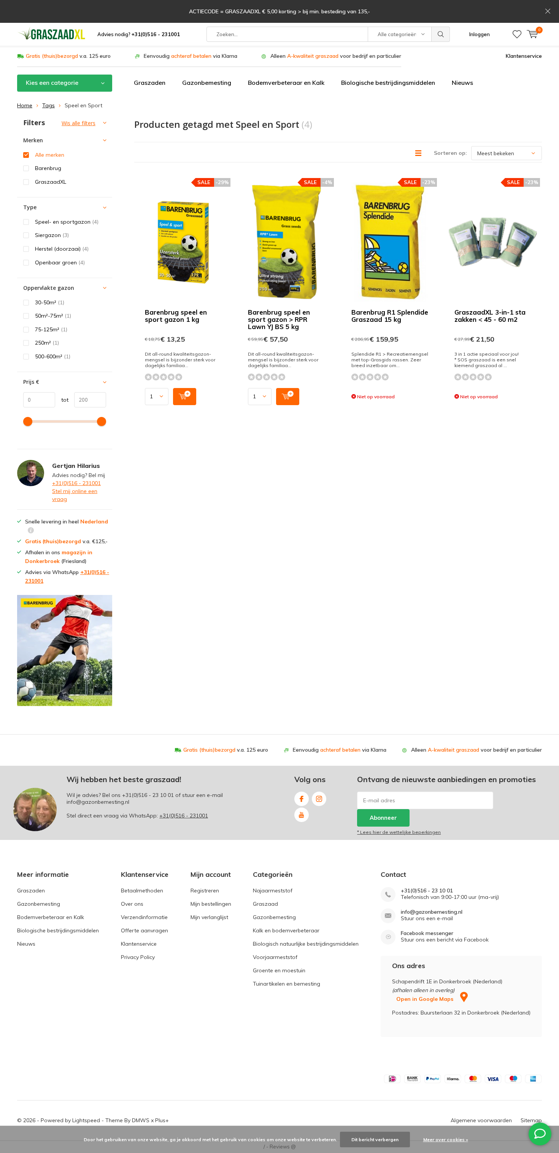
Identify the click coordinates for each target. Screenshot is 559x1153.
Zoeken (441, 34)
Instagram (319, 799)
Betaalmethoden (142, 890)
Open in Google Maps (425, 999)
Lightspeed (86, 1120)
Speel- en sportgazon (66, 221)
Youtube (301, 815)
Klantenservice (524, 55)
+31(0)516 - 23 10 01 (148, 795)
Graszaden (149, 82)
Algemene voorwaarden (481, 1120)
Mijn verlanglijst (209, 917)
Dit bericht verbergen (375, 1139)
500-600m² (52, 356)
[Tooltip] (31, 531)
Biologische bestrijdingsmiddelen (388, 82)
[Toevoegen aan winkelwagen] (184, 396)
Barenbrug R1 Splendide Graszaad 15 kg (389, 315)
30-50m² (49, 302)
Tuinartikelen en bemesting (286, 983)
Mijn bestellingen (211, 903)
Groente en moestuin (279, 970)
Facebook (301, 799)
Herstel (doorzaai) (62, 248)
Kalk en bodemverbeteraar (286, 930)
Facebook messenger (427, 933)
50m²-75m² (53, 315)
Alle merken (49, 154)
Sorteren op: (450, 152)
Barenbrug (48, 168)
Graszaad (265, 903)
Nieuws (462, 82)
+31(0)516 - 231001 (76, 483)
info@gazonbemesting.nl (431, 912)
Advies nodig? (138, 34)
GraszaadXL (50, 181)
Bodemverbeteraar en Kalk (286, 82)
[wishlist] (517, 34)
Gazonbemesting (206, 82)
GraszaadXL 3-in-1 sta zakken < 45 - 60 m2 (490, 315)
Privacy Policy (138, 957)
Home (24, 105)
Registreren (205, 890)
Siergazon (52, 235)
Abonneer (383, 817)
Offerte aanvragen (144, 930)
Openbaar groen (60, 262)
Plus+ (162, 1120)
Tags (48, 105)
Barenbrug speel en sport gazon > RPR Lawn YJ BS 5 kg (279, 319)
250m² (47, 342)
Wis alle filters (78, 123)
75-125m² (51, 329)
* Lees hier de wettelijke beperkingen (399, 832)
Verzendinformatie (144, 917)
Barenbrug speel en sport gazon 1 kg (176, 315)
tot (61, 399)
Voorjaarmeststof (275, 957)
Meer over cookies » (445, 1139)
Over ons (132, 903)
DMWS (140, 1120)
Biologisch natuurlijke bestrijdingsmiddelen (306, 943)
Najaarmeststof (272, 890)
